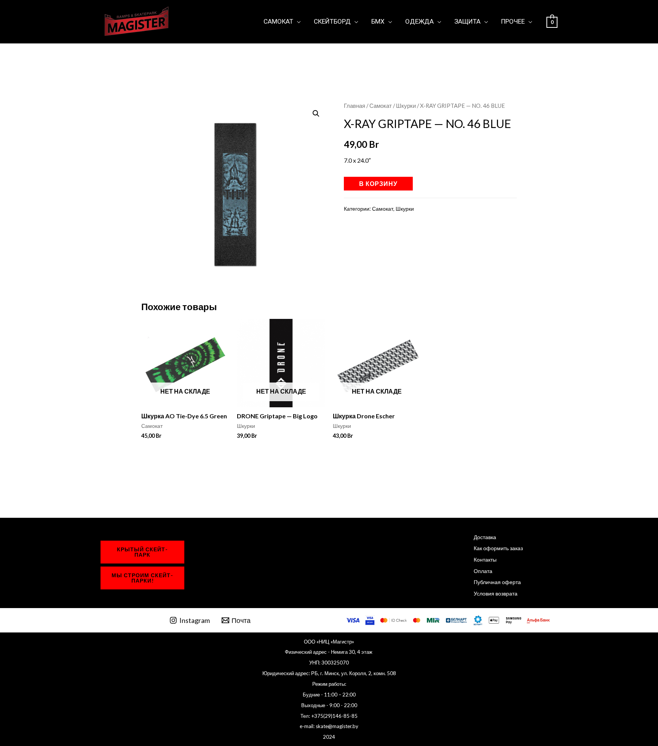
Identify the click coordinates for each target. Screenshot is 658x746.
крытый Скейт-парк (142, 552)
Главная (354, 105)
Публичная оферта (497, 582)
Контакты (485, 559)
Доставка (485, 537)
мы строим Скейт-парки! (142, 578)
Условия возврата (495, 593)
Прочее (513, 21)
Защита (467, 21)
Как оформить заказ (498, 548)
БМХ (378, 21)
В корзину (378, 183)
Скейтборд (332, 21)
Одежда (419, 21)
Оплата (483, 571)
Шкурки (406, 105)
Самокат (278, 21)
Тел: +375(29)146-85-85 (329, 716)
